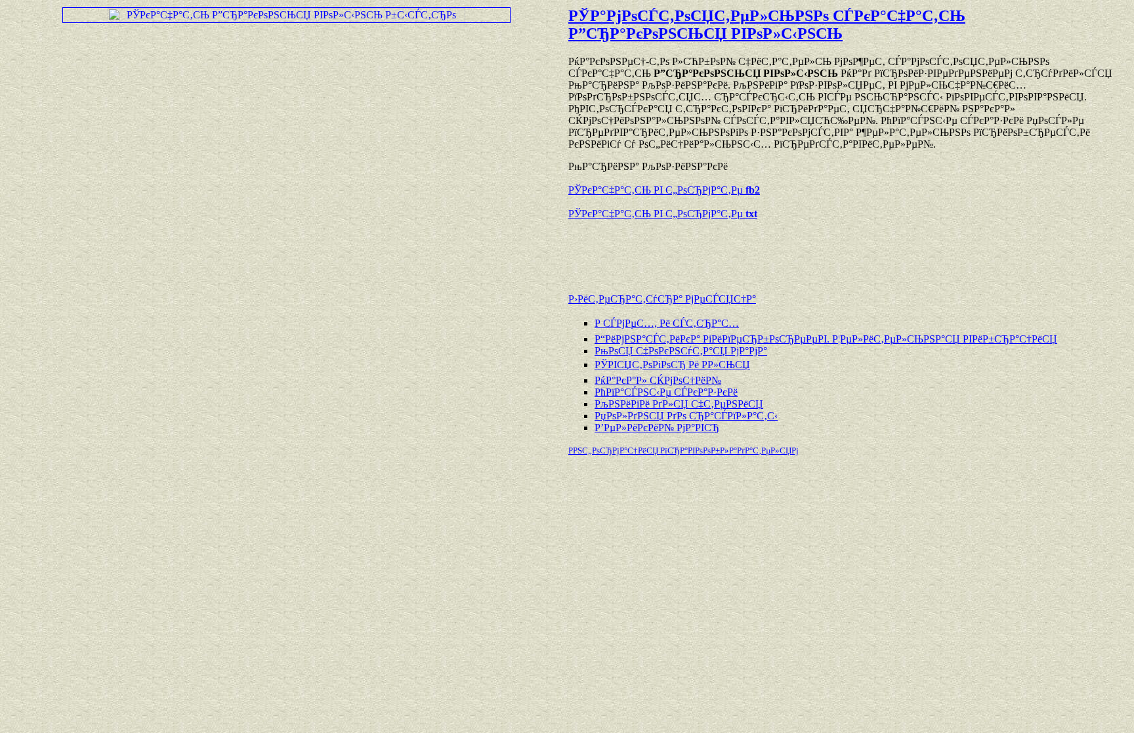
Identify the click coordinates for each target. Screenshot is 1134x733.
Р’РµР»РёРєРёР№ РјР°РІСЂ (657, 427)
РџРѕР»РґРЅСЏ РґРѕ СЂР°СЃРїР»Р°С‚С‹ (686, 415)
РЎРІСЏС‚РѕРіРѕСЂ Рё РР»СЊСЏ (672, 364)
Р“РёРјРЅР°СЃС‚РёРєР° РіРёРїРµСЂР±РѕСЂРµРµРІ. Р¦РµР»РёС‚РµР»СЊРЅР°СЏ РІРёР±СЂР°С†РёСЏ (826, 339)
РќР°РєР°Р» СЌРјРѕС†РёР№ (658, 380)
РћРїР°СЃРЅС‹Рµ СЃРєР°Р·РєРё (666, 392)
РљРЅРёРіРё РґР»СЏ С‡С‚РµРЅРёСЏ (679, 403)
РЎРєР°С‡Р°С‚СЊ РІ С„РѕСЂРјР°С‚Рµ (664, 190)
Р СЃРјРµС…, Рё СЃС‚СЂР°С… (667, 323)
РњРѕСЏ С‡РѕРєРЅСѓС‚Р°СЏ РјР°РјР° (681, 350)
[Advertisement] (721, 250)
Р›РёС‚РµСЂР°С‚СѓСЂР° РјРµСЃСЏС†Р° (662, 298)
